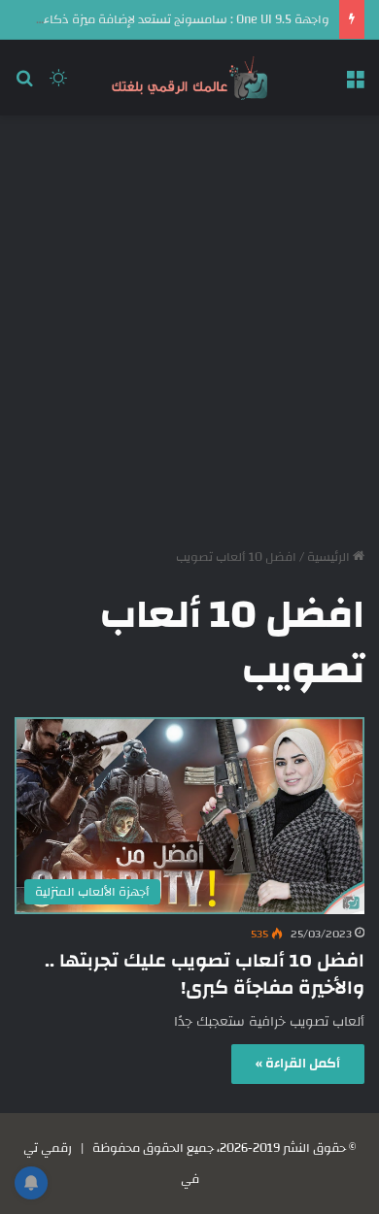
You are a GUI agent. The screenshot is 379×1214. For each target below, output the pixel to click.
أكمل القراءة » (298, 1063)
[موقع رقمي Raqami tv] (189, 77)
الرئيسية (330, 557)
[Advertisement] (189, 324)
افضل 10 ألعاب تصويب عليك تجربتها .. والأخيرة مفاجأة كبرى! (204, 973)
